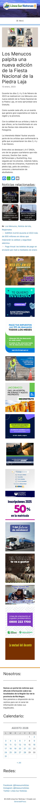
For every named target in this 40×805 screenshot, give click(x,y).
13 (20, 745)
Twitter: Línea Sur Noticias (15, 791)
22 (29, 748)
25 (10, 752)
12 (15, 745)
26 (15, 752)
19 (15, 748)
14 (25, 745)
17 (6, 748)
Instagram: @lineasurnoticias (16, 788)
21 (25, 748)
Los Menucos (11, 226)
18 (11, 748)
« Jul (19, 762)
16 (34, 745)
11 (10, 745)
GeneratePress (20, 801)
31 (6, 756)
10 (6, 745)
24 (6, 752)
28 (25, 752)
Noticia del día (24, 226)
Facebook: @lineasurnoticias (16, 785)
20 (20, 748)
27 (20, 752)
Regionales (7, 230)
